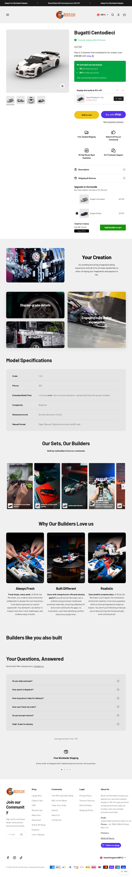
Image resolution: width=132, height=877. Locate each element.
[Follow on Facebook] (8, 857)
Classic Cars (37, 800)
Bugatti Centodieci (97, 199)
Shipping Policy (86, 810)
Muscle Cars (37, 810)
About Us (56, 815)
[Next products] (123, 90)
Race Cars (36, 815)
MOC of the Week (59, 800)
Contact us (39, 666)
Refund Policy (85, 805)
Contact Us (56, 820)
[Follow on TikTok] (21, 857)
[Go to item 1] (10, 100)
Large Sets (37, 795)
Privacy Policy (85, 795)
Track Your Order (59, 805)
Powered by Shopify (36, 867)
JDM (34, 805)
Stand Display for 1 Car (95, 97)
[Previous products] (117, 90)
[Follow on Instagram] (14, 857)
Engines (35, 829)
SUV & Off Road (38, 825)
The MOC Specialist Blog (62, 795)
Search (55, 810)
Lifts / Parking (38, 834)
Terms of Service (87, 800)
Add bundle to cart (113, 227)
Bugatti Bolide (95, 213)
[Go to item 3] (31, 100)
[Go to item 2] (20, 100)
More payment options (113, 122)
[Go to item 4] (41, 100)
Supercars (36, 820)
